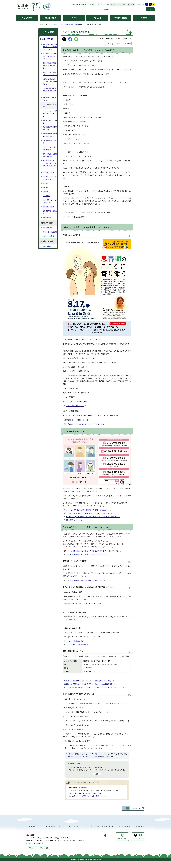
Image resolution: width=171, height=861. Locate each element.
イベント (73, 18)
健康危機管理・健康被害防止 (50, 212)
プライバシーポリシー (75, 826)
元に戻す (121, 4)
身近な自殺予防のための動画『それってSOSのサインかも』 (50, 47)
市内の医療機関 (47, 228)
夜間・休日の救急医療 (50, 232)
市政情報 (143, 18)
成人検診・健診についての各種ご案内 (50, 178)
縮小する (113, 4)
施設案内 (97, 18)
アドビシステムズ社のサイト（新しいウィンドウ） (82, 756)
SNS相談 (74, 520)
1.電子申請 (75, 406)
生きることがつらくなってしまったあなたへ (50, 73)
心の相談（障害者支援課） (75, 641)
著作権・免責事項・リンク (51, 826)
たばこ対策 (46, 196)
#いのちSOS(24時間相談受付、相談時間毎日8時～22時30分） (93, 517)
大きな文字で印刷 (122, 44)
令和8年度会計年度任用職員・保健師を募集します (50, 90)
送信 (96, 774)
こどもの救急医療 (48, 236)
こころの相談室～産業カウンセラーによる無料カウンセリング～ (94, 687)
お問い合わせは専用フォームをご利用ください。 (89, 796)
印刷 (109, 43)
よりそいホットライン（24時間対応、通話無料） (88, 513)
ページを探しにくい (102, 770)
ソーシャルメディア (138, 838)
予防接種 (45, 183)
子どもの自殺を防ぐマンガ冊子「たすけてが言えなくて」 (86, 554)
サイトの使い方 (125, 826)
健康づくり (46, 191)
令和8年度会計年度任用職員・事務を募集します (50, 65)
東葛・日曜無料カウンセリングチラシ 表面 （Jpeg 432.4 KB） (89, 681)
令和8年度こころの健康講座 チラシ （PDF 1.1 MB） (85, 424)
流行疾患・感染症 (48, 207)
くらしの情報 (27, 18)
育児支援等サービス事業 (50, 142)
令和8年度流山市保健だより (49, 99)
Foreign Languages (79, 4)
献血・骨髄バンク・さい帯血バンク (50, 201)
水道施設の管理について (50, 122)
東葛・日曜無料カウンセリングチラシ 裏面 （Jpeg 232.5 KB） (89, 684)
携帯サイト (140, 826)
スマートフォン (136, 808)
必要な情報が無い (119, 770)
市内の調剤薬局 (47, 246)
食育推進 (45, 187)
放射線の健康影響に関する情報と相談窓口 (50, 135)
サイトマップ (32, 826)
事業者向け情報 (120, 18)
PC (124, 808)
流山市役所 (30, 835)
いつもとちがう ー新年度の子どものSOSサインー (50, 113)
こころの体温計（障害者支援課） (78, 644)
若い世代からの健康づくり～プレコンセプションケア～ (50, 56)
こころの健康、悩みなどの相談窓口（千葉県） (87, 510)
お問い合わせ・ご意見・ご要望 (38, 848)
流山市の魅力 (50, 18)
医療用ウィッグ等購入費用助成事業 (50, 148)
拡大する (130, 4)
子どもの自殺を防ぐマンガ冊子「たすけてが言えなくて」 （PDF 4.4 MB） (93, 551)
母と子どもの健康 (48, 172)
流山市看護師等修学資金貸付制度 (50, 128)
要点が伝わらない (85, 770)
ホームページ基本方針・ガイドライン (101, 826)
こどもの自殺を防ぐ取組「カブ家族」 (84, 580)
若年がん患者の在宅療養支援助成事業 (50, 155)
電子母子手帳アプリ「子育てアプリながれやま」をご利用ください (50, 164)
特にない (72, 770)
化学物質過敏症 (47, 217)
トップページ (53, 24)
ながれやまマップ (122, 838)
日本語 (92, 4)
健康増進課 (83, 787)
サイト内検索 (104, 9)
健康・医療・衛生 (76, 24)
